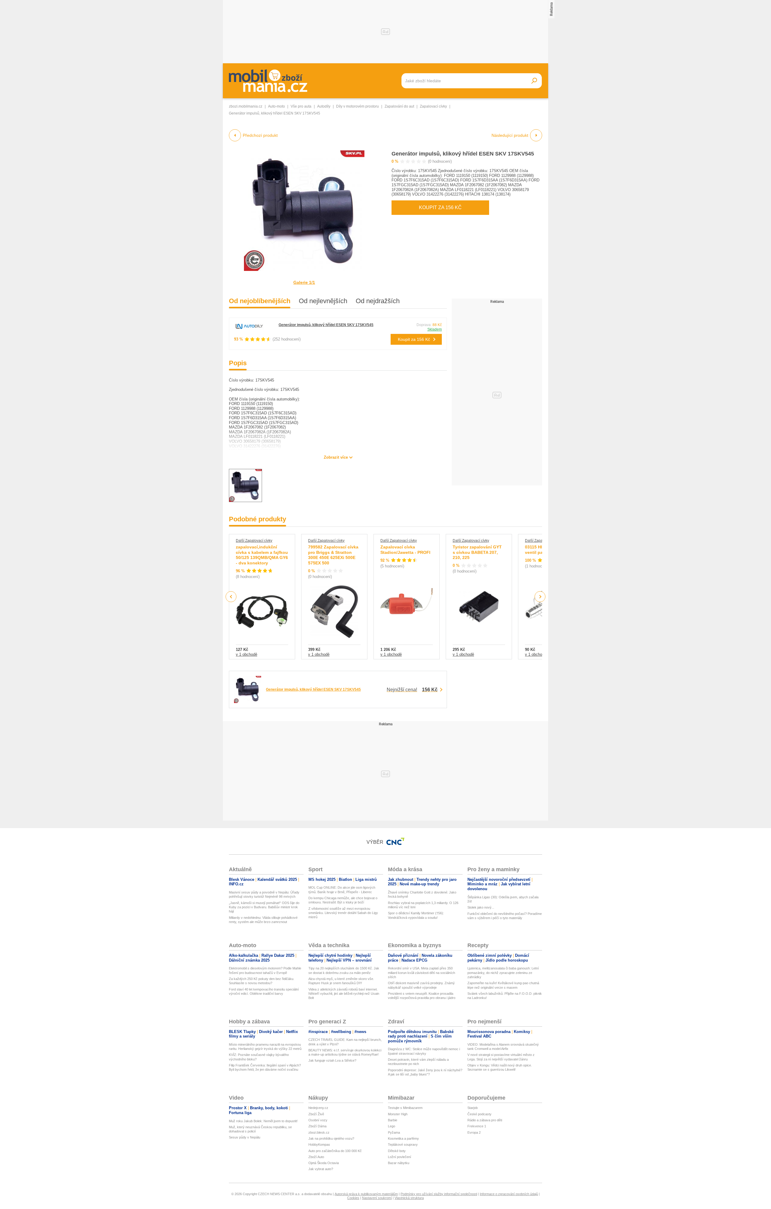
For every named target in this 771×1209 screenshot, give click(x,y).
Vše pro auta (301, 106)
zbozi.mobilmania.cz (245, 106)
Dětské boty (397, 1151)
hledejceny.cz (318, 1108)
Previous (231, 596)
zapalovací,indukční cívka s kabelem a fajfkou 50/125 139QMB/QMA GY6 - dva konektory (262, 555)
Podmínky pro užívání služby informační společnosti (439, 1194)
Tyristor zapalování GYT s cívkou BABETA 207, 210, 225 (477, 552)
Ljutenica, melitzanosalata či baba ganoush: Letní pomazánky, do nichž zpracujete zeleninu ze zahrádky (503, 972)
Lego (391, 1126)
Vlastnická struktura (409, 1198)
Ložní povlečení (399, 1157)
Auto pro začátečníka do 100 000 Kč (335, 1151)
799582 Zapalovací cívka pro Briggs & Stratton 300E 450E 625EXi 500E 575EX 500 (333, 555)
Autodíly (323, 106)
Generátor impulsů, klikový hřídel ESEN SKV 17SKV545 (463, 154)
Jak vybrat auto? (320, 1169)
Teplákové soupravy (403, 1144)
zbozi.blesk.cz (318, 1132)
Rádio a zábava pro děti (484, 1120)
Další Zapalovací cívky (254, 541)
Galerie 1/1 (304, 282)
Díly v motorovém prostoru (357, 106)
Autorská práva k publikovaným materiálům (366, 1194)
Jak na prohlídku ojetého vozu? (331, 1138)
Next (540, 596)
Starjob (472, 1108)
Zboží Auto (316, 1157)
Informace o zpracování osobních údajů (509, 1194)
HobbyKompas (319, 1144)
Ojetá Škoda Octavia (323, 1163)
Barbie (392, 1120)
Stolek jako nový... (480, 907)
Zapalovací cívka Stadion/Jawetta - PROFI (405, 550)
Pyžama (394, 1132)
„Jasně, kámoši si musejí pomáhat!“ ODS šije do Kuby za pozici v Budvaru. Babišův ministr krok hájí (264, 907)
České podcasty (479, 1114)
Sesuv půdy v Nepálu (244, 1137)
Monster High (397, 1114)
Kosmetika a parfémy (403, 1138)
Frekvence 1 (476, 1126)
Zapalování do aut (399, 106)
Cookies (353, 1198)
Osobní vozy (317, 1120)
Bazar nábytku (398, 1163)
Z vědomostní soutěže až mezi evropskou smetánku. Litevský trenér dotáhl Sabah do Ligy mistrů (343, 913)
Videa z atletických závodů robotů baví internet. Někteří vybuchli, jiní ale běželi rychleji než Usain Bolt (343, 994)
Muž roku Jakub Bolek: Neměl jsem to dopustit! (263, 1121)
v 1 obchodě (246, 654)
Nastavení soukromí (377, 1198)
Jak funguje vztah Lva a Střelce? (332, 1060)
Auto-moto (276, 106)
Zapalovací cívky (433, 106)
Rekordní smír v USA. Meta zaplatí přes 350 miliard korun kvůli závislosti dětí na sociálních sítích (421, 972)
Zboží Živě (316, 1114)
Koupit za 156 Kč (440, 207)
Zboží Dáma (317, 1126)
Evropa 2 (474, 1132)
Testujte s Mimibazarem (405, 1108)
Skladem (434, 329)
